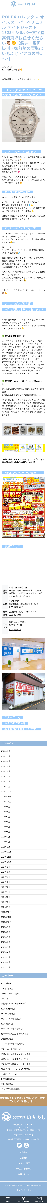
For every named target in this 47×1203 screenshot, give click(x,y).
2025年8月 (5, 811)
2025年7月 (5, 817)
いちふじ (5, 998)
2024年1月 (5, 907)
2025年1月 (5, 847)
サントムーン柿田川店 (11, 1049)
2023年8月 (5, 932)
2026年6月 (5, 761)
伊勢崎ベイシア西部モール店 (14, 1003)
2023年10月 (6, 922)
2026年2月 (5, 781)
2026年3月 (5, 776)
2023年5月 (5, 947)
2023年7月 (5, 937)
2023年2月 (5, 962)
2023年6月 (5, 942)
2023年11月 (6, 917)
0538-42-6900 (15, 615)
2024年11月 (6, 857)
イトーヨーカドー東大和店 (13, 1044)
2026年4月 (5, 771)
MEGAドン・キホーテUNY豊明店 (16, 1069)
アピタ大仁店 (7, 1084)
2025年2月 (5, 842)
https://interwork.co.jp (23, 1135)
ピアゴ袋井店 (15, 630)
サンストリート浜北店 (11, 1019)
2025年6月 (5, 821)
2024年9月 (5, 867)
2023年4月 (5, 952)
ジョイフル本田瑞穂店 (11, 1089)
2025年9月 (5, 806)
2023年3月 (5, 957)
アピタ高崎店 (7, 1039)
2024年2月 (5, 902)
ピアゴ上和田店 (8, 1009)
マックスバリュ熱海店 (11, 993)
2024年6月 (5, 882)
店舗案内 (23, 1158)
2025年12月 (6, 791)
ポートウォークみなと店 (12, 1029)
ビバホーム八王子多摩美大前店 (14, 1034)
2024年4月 (5, 892)
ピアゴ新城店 (7, 983)
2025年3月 (5, 837)
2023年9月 (5, 927)
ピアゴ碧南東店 (8, 1079)
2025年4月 (5, 832)
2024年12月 (6, 852)
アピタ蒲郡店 (7, 988)
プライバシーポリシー (26, 1190)
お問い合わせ (23, 1174)
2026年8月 (5, 751)
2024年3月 (5, 897)
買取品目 (23, 1152)
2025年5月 (5, 827)
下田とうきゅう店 (9, 1074)
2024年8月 (5, 872)
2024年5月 (5, 887)
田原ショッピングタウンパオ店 (14, 1059)
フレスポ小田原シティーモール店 (15, 1064)
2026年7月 (5, 756)
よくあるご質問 (23, 1163)
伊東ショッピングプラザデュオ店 (15, 1054)
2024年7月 (5, 877)
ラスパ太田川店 (8, 1013)
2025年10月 (6, 801)
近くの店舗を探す (23, 1201)
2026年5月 (5, 766)
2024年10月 (6, 862)
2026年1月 (5, 786)
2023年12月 (6, 912)
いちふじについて (23, 1169)
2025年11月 (6, 796)
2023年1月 (5, 967)
